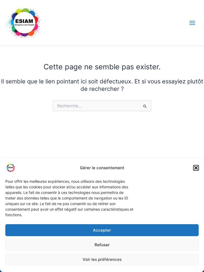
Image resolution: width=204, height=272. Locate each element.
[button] (196, 168)
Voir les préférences (102, 259)
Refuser (102, 244)
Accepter (102, 230)
